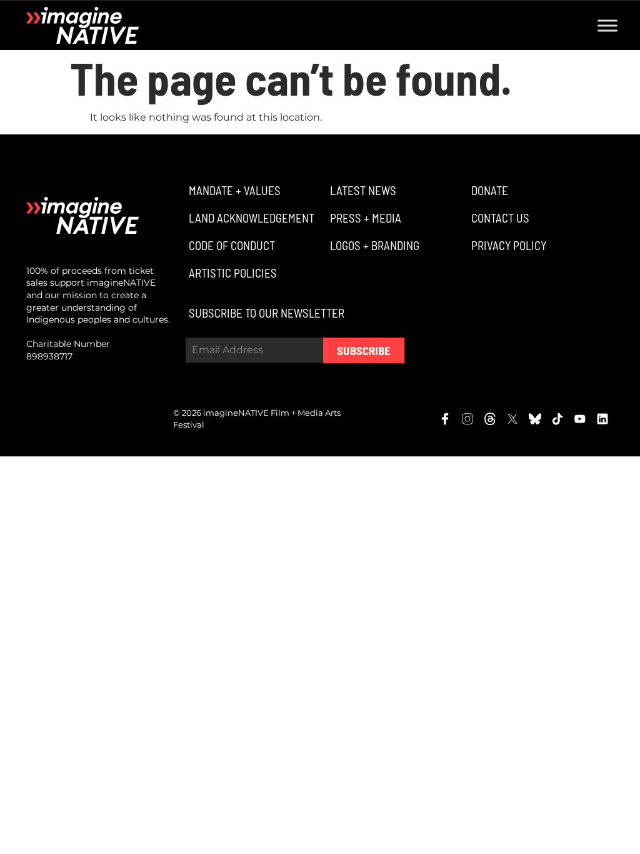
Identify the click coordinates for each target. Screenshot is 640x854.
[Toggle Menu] (608, 25)
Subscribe (364, 350)
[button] (233, 190)
